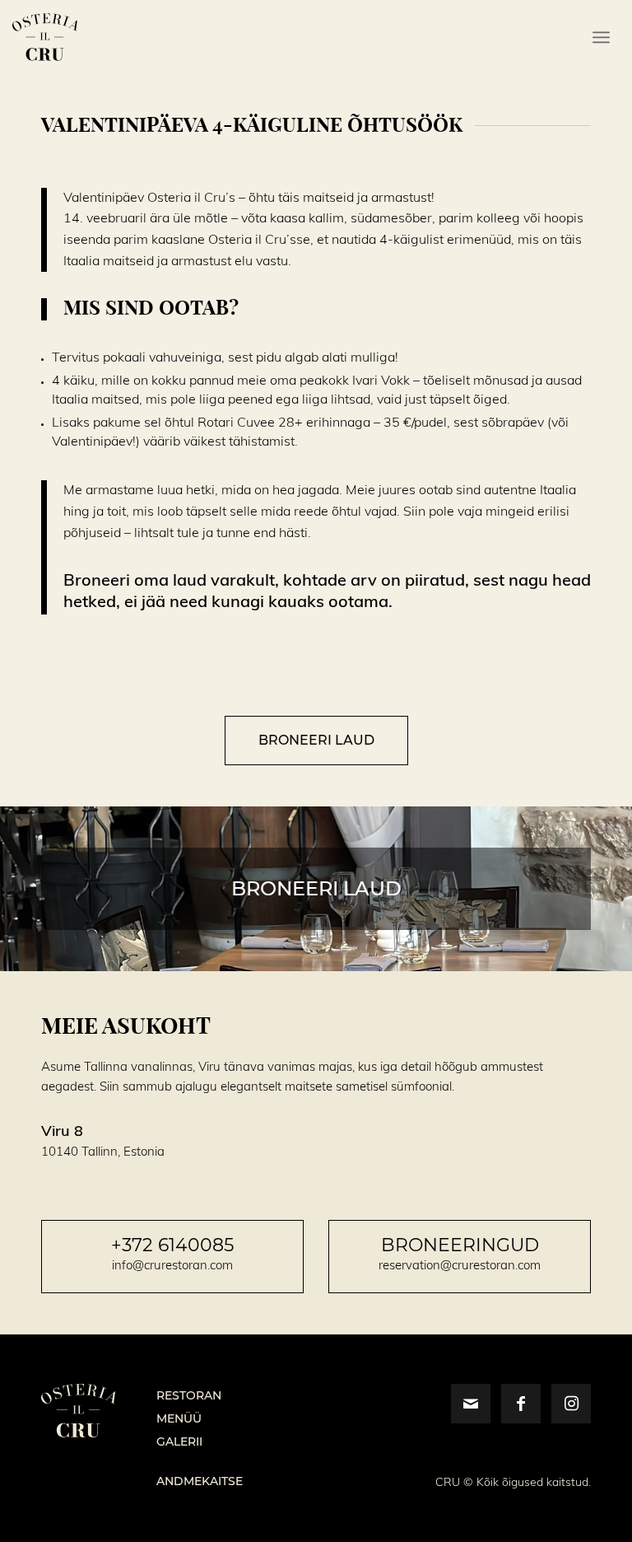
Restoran (188, 1395)
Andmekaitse (199, 1481)
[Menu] (601, 37)
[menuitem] (601, 37)
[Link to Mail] (470, 1403)
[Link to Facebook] (521, 1403)
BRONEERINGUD (460, 1245)
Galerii (179, 1441)
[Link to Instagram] (571, 1403)
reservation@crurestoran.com (460, 1265)
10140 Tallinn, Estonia (103, 1152)
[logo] (44, 37)
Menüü (179, 1418)
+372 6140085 (172, 1245)
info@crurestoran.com (172, 1265)
